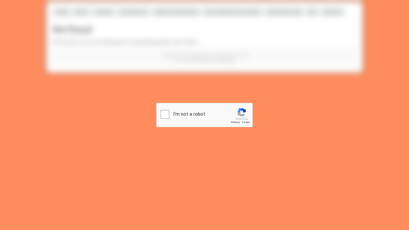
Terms (246, 122)
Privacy (235, 122)
